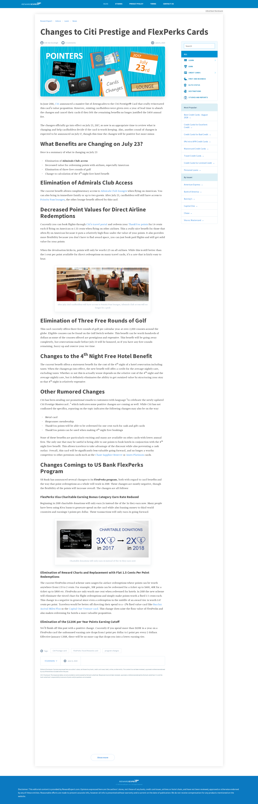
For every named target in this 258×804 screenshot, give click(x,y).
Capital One (189, 206)
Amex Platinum (135, 455)
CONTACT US (168, 4)
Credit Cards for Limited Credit (198, 163)
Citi (57, 104)
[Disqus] (102, 714)
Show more (102, 757)
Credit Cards (194, 72)
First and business (197, 79)
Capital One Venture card (83, 609)
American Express (192, 184)
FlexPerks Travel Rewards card (85, 650)
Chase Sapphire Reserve (108, 455)
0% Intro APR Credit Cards (196, 141)
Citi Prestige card (60, 650)
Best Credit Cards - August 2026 (196, 116)
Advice (58, 21)
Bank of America (191, 191)
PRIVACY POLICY (136, 4)
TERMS (153, 4)
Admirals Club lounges (114, 191)
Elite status (194, 85)
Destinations (195, 91)
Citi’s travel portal (96, 224)
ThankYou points (138, 224)
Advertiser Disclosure (214, 11)
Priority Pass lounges (52, 200)
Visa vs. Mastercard (192, 220)
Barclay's (188, 198)
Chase (186, 213)
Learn (191, 60)
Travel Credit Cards (192, 155)
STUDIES (118, 4)
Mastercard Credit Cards (195, 148)
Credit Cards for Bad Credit (196, 134)
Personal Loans (191, 170)
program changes (112, 650)
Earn (191, 66)
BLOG (105, 4)
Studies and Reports (198, 97)
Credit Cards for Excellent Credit (195, 126)
